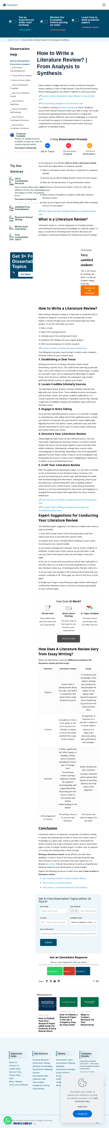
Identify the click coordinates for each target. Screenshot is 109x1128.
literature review (66, 107)
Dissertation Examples (66, 1069)
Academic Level (76, 918)
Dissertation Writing (41, 1063)
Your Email (44, 906)
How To (17, 40)
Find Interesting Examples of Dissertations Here (62, 103)
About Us (13, 1062)
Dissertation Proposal (69, 152)
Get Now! (25, 274)
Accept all (82, 1113)
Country (43, 918)
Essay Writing (38, 1088)
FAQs (11, 1078)
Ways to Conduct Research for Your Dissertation (87, 1019)
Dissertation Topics (64, 1060)
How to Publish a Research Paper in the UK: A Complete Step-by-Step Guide (68, 1019)
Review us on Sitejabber (89, 290)
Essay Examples (63, 1072)
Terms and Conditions (18, 1084)
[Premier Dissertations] (10, 5)
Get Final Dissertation (89, 152)
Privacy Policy (15, 1075)
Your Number (75, 908)
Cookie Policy (15, 1068)
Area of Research (47, 929)
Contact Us (14, 1065)
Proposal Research (41, 1060)
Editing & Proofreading (42, 1066)
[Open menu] (104, 4)
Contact (51, 864)
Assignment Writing (41, 1085)
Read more (82, 1106)
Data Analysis (38, 1082)
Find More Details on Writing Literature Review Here (64, 348)
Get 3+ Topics (47, 151)
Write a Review (15, 1081)
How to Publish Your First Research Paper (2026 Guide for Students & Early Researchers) (47, 1024)
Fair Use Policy (15, 1072)
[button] (8, 1120)
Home (9, 40)
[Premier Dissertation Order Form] (22, 1123)
